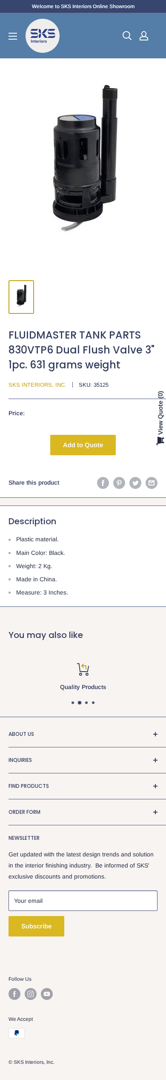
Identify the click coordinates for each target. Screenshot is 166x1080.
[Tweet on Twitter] (135, 482)
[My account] (144, 35)
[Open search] (127, 35)
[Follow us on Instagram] (31, 994)
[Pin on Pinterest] (119, 482)
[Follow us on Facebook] (14, 994)
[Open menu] (13, 36)
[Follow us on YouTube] (47, 994)
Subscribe (36, 926)
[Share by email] (151, 482)
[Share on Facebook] (103, 482)
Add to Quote (83, 444)
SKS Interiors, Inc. (37, 385)
